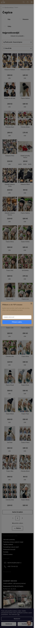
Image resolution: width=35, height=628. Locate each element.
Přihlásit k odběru (17, 322)
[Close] (31, 303)
